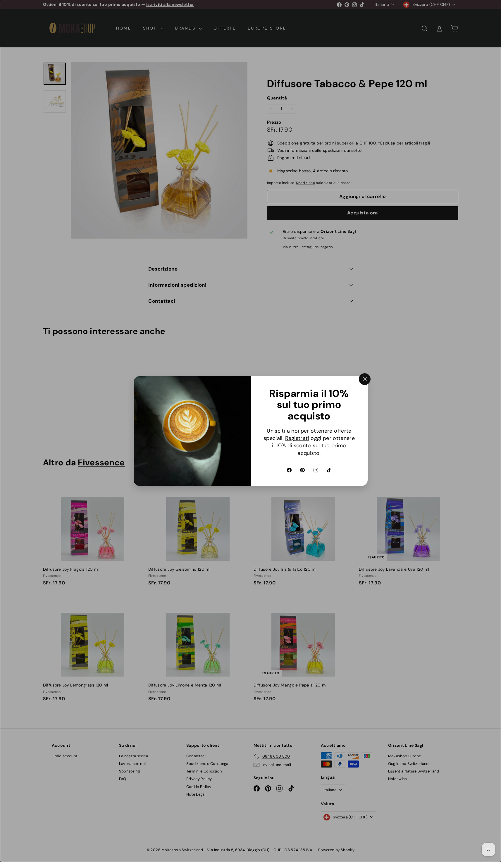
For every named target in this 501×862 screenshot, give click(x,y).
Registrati (297, 438)
